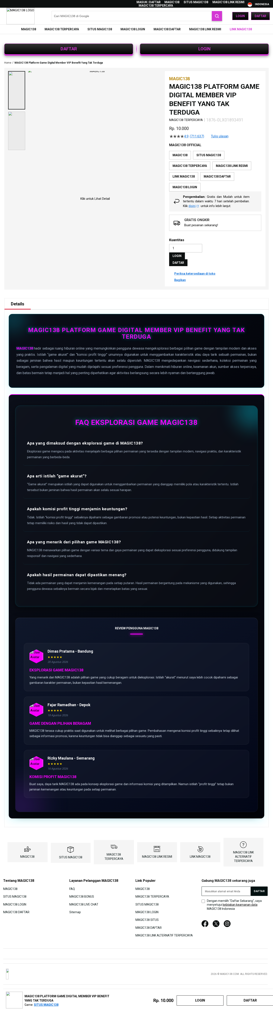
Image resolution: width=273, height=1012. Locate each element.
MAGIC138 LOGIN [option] (185, 187)
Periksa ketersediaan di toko (194, 273)
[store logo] (20, 16)
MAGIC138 (171, 2)
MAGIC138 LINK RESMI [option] (232, 166)
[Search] (217, 16)
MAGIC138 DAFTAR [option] (217, 176)
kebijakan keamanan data (240, 904)
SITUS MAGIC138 (196, 2)
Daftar (260, 16)
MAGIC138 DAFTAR (16, 912)
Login (240, 16)
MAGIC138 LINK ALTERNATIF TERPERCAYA (243, 857)
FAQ (72, 888)
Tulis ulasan (219, 136)
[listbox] (215, 171)
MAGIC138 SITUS (147, 920)
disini (192, 206)
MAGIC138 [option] (180, 155)
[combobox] (137, 16)
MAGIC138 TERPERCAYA (156, 5)
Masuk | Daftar (148, 2)
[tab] (17, 303)
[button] (16, 90)
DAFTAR (69, 48)
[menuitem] (28, 29)
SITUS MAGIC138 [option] (208, 155)
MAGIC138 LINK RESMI (228, 2)
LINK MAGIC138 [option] (184, 176)
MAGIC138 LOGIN (14, 904)
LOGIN (204, 48)
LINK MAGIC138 (200, 856)
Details (17, 303)
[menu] (136, 29)
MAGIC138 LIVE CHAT (83, 904)
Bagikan (180, 280)
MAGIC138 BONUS (81, 896)
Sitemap (75, 912)
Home (7, 62)
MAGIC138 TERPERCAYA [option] (190, 166)
